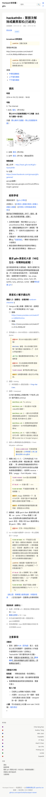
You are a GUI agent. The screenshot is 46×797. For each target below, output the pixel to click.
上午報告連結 (14, 77)
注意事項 (6, 774)
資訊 (5, 765)
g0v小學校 (22, 200)
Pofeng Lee (40, 750)
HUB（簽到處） (24, 646)
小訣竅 (12, 207)
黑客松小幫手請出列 (10, 772)
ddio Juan (40, 733)
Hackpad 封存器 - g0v (10, 4)
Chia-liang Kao (39, 727)
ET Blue (41, 740)
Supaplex (41, 737)
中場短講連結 (14, 74)
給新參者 (6, 767)
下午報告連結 (14, 80)
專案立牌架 (13, 615)
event (17, 31)
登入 (43, 4)
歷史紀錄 (9, 30)
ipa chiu (41, 746)
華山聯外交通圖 (18, 120)
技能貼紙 (18, 240)
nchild (42, 753)
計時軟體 (27, 452)
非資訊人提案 (21, 204)
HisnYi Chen (40, 743)
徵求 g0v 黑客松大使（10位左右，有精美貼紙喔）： (19, 769)
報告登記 (13, 707)
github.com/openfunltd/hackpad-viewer (23, 792)
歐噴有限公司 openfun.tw (35, 787)
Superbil (41, 756)
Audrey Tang (39, 730)
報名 (14, 110)
